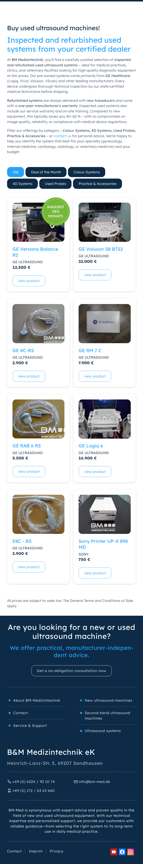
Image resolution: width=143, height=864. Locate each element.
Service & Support (30, 725)
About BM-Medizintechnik (36, 700)
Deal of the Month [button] (46, 172)
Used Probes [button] (55, 183)
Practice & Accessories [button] (98, 183)
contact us (62, 136)
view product (29, 280)
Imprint (36, 851)
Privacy (56, 851)
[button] (113, 852)
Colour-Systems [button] (87, 172)
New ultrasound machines (108, 700)
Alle (16, 172)
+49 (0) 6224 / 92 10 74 (33, 781)
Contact (20, 713)
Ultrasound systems (103, 730)
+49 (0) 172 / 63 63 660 (33, 790)
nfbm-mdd (94, 781)
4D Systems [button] (22, 183)
